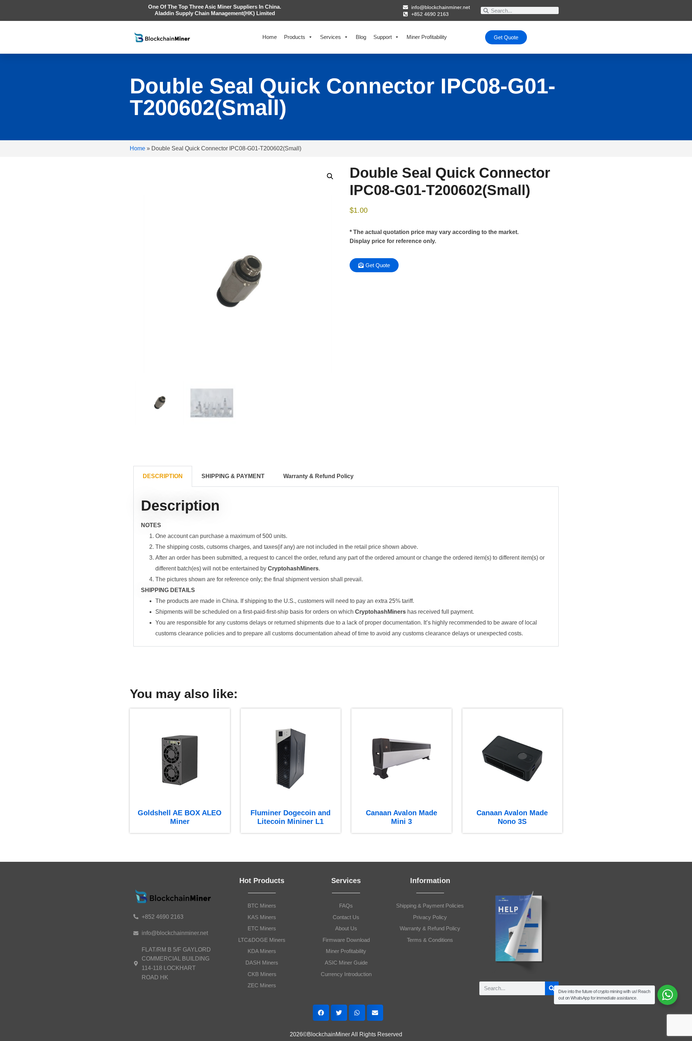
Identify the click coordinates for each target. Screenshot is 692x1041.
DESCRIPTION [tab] (163, 476)
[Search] (552, 988)
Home (269, 37)
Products (294, 37)
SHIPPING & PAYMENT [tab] (233, 476)
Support (382, 37)
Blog (361, 37)
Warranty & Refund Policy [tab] (318, 476)
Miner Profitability (427, 37)
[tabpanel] (346, 567)
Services (330, 37)
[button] (330, 176)
